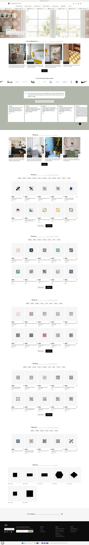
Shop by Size (37, 6)
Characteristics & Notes (59, 536)
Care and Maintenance (59, 530)
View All (44, 70)
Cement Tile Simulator (59, 531)
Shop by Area (55, 6)
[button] (77, 124)
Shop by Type (19, 6)
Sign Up (30, 531)
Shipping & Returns (73, 528)
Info (69, 6)
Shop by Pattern (46, 6)
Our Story (42, 530)
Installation (57, 533)
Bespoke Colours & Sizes (59, 528)
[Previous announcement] (5, 1)
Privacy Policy (72, 531)
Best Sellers (63, 6)
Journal (41, 528)
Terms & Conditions (74, 530)
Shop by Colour (28, 6)
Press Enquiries (43, 531)
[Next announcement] (84, 1)
